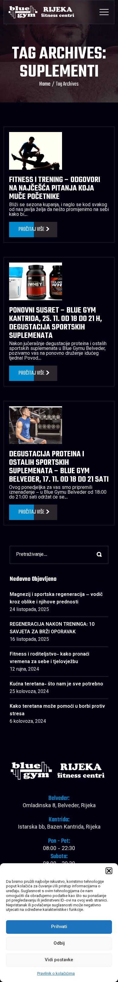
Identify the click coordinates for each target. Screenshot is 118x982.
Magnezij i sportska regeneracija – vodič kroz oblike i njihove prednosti (56, 598)
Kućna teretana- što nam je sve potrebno (56, 684)
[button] (109, 871)
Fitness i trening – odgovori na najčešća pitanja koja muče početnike (54, 188)
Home (45, 84)
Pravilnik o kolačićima (56, 974)
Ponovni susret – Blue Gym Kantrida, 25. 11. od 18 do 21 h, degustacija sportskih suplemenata (55, 323)
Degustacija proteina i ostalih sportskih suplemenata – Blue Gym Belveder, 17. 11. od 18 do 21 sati (59, 467)
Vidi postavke (59, 960)
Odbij (59, 943)
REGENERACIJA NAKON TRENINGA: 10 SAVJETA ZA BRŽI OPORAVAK (52, 628)
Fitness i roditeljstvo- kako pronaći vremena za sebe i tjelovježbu (49, 658)
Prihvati (59, 927)
